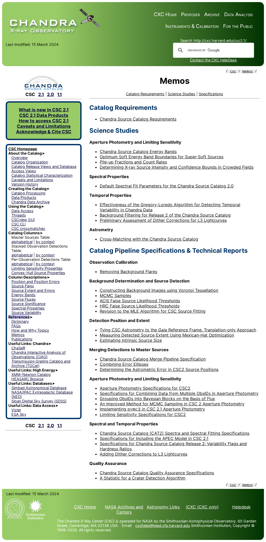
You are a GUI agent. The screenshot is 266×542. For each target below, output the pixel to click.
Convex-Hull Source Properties (38, 272)
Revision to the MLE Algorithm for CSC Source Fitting (152, 311)
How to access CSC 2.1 (44, 120)
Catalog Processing (28, 193)
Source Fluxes (23, 299)
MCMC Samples (115, 295)
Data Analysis (238, 14)
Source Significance (28, 303)
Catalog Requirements (145, 94)
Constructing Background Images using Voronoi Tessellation (159, 290)
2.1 (41, 94)
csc (233, 71)
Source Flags (22, 286)
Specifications (211, 94)
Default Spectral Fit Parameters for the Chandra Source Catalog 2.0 (167, 185)
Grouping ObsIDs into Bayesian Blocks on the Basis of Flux (157, 398)
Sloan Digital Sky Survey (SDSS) (38, 401)
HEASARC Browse (27, 379)
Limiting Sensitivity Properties (37, 268)
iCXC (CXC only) (202, 506)
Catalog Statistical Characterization (41, 175)
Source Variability (26, 312)
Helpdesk (241, 506)
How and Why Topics (30, 330)
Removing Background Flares (128, 271)
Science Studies (181, 94)
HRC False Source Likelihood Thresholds (139, 305)
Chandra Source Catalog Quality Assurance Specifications (157, 472)
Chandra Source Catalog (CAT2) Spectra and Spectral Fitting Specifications (174, 433)
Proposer (190, 14)
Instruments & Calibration (192, 26)
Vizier (16, 410)
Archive (212, 14)
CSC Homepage (22, 149)
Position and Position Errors (35, 281)
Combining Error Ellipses (124, 364)
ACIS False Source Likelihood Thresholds (140, 300)
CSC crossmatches (28, 228)
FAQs (16, 326)
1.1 (59, 94)
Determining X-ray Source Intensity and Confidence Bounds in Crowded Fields (177, 167)
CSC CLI (18, 224)
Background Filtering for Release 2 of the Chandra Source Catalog (165, 215)
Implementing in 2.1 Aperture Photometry (152, 409)
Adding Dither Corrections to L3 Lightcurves (143, 454)
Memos (18, 334)
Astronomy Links (163, 506)
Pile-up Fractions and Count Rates (133, 162)
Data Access (22, 211)
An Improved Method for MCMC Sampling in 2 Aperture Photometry (172, 403)
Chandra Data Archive (30, 202)
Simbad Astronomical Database (38, 388)
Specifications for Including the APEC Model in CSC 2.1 (154, 438)
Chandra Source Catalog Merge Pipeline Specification (153, 359)
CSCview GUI (23, 219)
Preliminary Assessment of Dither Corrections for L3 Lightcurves (163, 220)
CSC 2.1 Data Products (43, 115)
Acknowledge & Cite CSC (43, 131)
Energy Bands (23, 295)
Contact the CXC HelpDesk (213, 60)
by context (45, 242)
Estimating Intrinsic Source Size (131, 340)
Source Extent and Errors (33, 290)
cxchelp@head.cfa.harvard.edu (162, 525)
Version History (24, 184)
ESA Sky (18, 414)
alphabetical (21, 242)
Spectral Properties (28, 308)
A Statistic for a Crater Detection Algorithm (142, 478)
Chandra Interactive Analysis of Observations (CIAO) (38, 354)
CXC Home (165, 14)
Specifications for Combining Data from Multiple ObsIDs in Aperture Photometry (179, 393)
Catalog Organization (29, 162)
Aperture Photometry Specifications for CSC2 (145, 388)
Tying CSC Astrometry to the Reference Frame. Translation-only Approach (178, 329)
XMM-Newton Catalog (31, 374)
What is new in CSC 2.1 (44, 109)
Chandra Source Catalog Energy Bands (138, 151)
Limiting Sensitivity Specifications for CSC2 (143, 414)
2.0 (50, 94)
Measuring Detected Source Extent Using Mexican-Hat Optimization (167, 335)
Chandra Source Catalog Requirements (138, 119)
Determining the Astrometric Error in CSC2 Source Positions (159, 369)
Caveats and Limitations (44, 126)
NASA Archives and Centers (124, 509)
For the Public (238, 26)
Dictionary (20, 321)
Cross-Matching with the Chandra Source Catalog (149, 239)
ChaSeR (18, 348)
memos (247, 71)
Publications (21, 339)
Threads (18, 215)
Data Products (23, 197)
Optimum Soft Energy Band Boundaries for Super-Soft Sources (161, 156)
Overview (19, 157)
